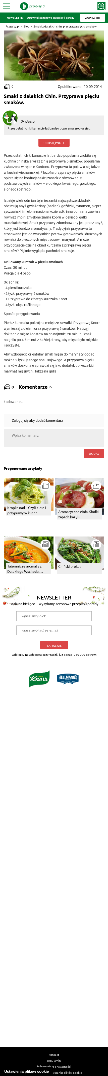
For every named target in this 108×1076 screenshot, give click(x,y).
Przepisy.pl (12, 26)
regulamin (54, 1060)
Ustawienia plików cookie (26, 1071)
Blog (26, 26)
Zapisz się (54, 646)
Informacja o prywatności (54, 1066)
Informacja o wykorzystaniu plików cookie (54, 1072)
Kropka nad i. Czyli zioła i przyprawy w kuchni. (26, 510)
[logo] (33, 6)
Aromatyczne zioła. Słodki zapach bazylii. (78, 514)
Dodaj (94, 454)
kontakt (54, 1054)
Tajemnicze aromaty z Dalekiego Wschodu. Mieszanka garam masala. (27, 569)
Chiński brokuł (69, 566)
